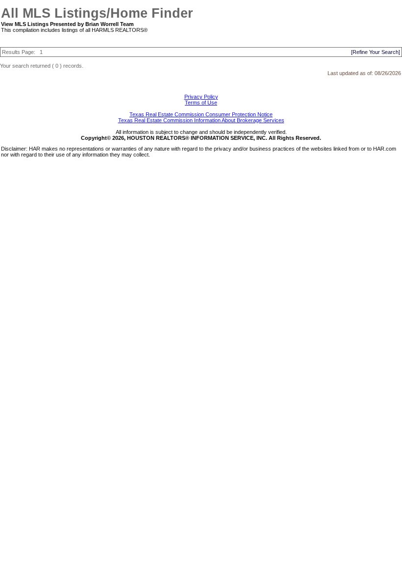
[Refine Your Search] (375, 52)
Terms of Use (201, 102)
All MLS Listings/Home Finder (97, 13)
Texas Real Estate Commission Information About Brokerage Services (201, 120)
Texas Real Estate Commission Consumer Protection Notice (201, 114)
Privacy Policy (201, 97)
